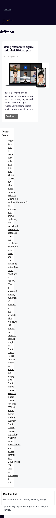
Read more (11, 116)
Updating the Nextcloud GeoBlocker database (13, 226)
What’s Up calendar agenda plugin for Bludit (12, 338)
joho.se (7, 9)
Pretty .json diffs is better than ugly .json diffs (11, 154)
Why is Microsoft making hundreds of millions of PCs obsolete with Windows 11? (12, 305)
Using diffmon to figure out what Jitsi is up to (19, 48)
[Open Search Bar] (4, 23)
